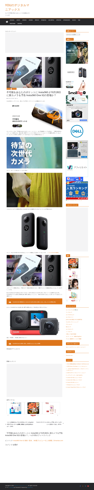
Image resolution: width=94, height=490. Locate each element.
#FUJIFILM (43, 20)
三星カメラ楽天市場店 (71, 334)
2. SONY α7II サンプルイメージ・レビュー (76, 372)
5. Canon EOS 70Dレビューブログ (74, 380)
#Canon (12, 20)
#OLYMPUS (51, 20)
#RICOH (37, 20)
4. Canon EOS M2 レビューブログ (74, 377)
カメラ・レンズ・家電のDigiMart (74, 336)
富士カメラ (68, 326)
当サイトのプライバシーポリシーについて (75, 347)
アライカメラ (69, 324)
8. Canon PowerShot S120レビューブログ (76, 387)
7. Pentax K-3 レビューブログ (73, 384)
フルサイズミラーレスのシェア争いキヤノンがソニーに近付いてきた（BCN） (49, 423)
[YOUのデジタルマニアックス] (7, 22)
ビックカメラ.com (70, 310)
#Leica (74, 20)
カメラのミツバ (69, 317)
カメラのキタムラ (70, 314)
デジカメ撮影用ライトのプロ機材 (73, 339)
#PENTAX (58, 20)
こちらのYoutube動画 (53, 252)
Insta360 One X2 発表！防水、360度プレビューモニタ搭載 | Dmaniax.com (38, 440)
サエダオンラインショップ (72, 322)
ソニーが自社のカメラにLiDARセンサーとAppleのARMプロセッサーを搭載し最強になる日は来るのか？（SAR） (20, 424)
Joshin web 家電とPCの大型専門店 (74, 319)
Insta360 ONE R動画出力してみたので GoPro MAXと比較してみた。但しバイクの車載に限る (34, 302)
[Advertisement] (34, 42)
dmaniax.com (69, 355)
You (17, 98)
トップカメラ (69, 331)
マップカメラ (69, 312)
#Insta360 (12, 23)
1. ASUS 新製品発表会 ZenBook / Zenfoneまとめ (77, 364)
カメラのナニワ (69, 329)
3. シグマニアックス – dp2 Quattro (74, 375)
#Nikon (24, 20)
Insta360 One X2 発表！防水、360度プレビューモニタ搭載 (26, 343)
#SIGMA (31, 20)
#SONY (18, 20)
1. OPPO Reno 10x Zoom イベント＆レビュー (76, 366)
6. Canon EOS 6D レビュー (72, 382)
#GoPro (20, 23)
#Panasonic (66, 20)
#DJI (79, 20)
